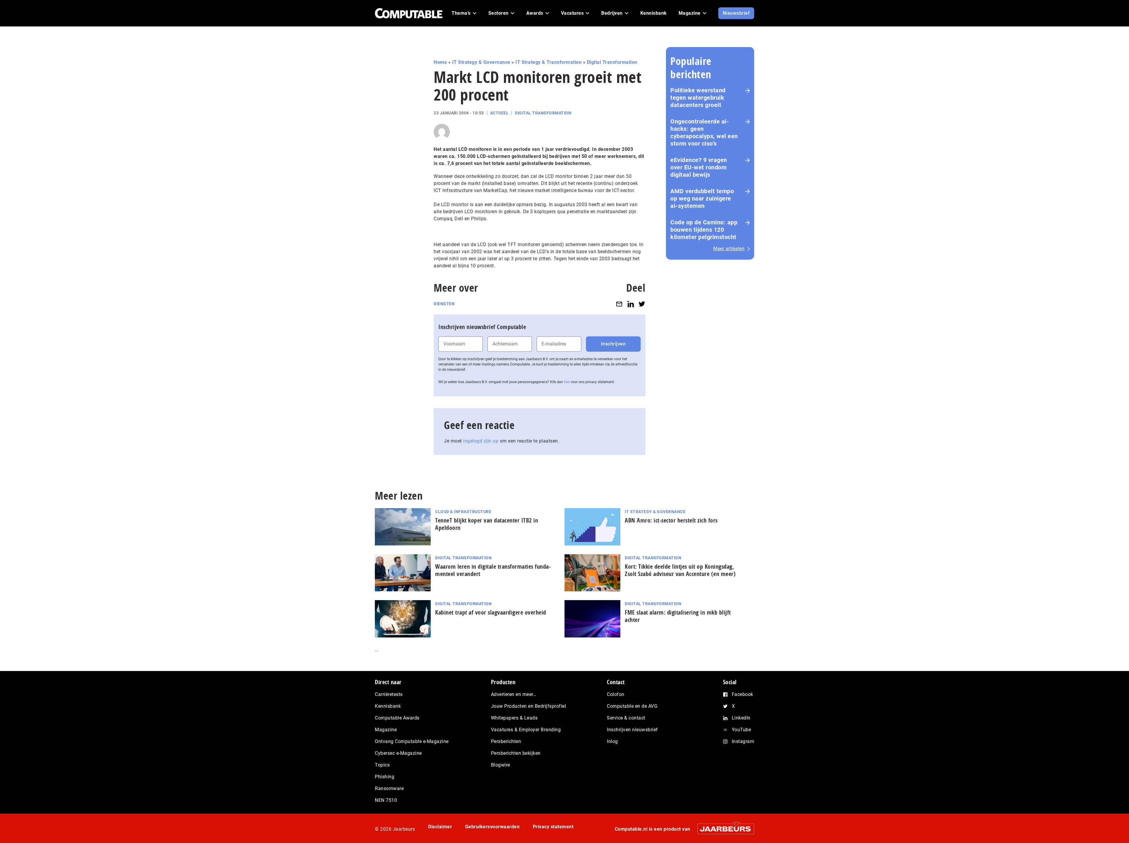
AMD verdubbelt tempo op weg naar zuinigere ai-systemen (702, 198)
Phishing (384, 776)
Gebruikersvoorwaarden (492, 826)
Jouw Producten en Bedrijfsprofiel (528, 706)
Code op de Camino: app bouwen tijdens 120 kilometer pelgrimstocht (703, 230)
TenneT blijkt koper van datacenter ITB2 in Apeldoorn (486, 524)
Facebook (742, 694)
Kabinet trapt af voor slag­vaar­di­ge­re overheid (490, 612)
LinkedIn (741, 718)
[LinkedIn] (630, 304)
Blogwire (500, 765)
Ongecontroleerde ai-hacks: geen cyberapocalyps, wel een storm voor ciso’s (704, 132)
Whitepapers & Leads (514, 718)
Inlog (612, 741)
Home (440, 62)
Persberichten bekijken (516, 753)
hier (567, 382)
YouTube (741, 729)
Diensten (444, 303)
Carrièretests (389, 694)
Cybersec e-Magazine (398, 753)
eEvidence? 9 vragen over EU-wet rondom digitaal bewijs (698, 167)
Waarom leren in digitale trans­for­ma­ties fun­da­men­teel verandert (493, 570)
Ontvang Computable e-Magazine (412, 741)
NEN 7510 (386, 800)
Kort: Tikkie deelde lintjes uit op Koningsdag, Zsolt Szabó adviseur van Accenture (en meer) (680, 570)
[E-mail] (619, 304)
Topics (382, 765)
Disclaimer (440, 826)
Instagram (743, 741)
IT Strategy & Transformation (548, 62)
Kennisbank (388, 706)
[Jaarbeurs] (723, 829)
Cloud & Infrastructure (463, 511)
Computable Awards (397, 718)
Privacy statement (553, 826)
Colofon (615, 694)
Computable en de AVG (632, 706)
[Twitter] (641, 304)
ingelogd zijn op (480, 441)
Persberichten (506, 741)
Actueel (499, 113)
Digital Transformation (612, 62)
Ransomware (389, 788)
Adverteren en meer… (514, 694)
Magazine (386, 729)
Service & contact (626, 718)
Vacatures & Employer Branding (526, 729)
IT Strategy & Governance (481, 62)
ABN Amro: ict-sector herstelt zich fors (671, 520)
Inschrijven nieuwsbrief (632, 729)
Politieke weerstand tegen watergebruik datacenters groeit (698, 97)
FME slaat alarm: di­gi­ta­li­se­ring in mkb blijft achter (678, 616)
